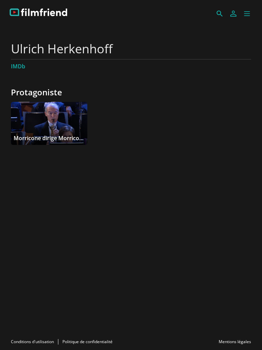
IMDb (18, 66)
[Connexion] (233, 14)
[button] (247, 14)
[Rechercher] (220, 14)
